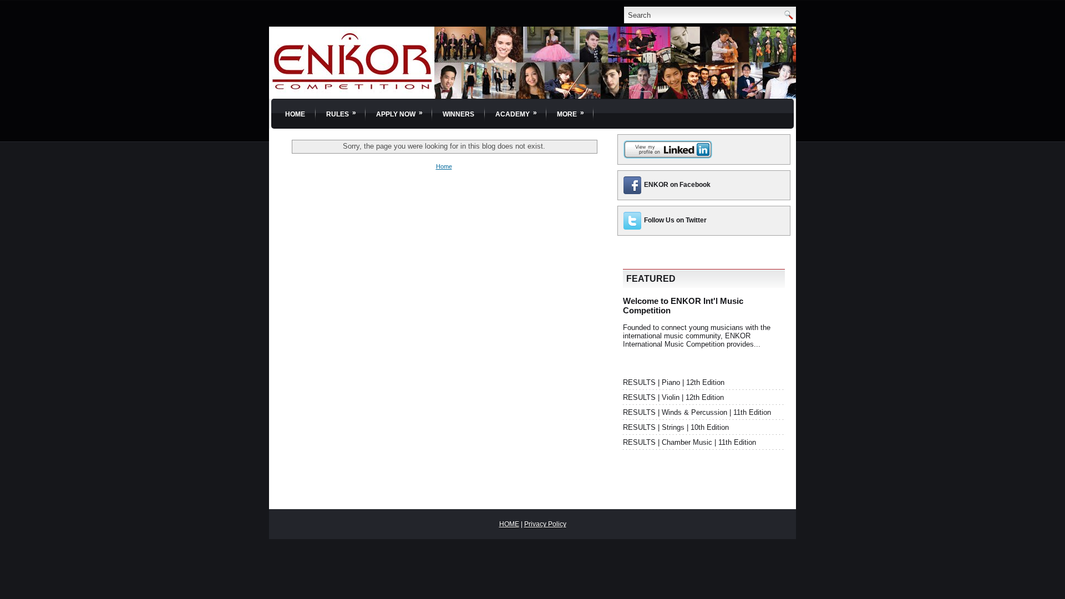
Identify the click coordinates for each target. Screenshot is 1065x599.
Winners (458, 114)
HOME (509, 524)
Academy (516, 113)
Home (295, 114)
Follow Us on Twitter (675, 220)
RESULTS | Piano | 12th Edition (673, 382)
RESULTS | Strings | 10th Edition (676, 427)
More (570, 113)
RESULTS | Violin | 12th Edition (673, 397)
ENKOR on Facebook (677, 185)
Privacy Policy (545, 524)
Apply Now (399, 113)
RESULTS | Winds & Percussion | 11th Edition (697, 412)
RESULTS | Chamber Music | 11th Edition (689, 442)
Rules (341, 113)
